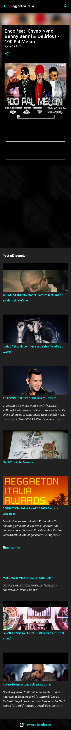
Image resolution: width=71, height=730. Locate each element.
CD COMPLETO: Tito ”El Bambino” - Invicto (29, 398)
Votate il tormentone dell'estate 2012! (27, 684)
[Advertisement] (35, 206)
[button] (7, 54)
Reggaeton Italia (22, 6)
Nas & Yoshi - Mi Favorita (18, 462)
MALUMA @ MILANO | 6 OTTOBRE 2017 (28, 577)
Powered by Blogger (38, 724)
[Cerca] (65, 6)
